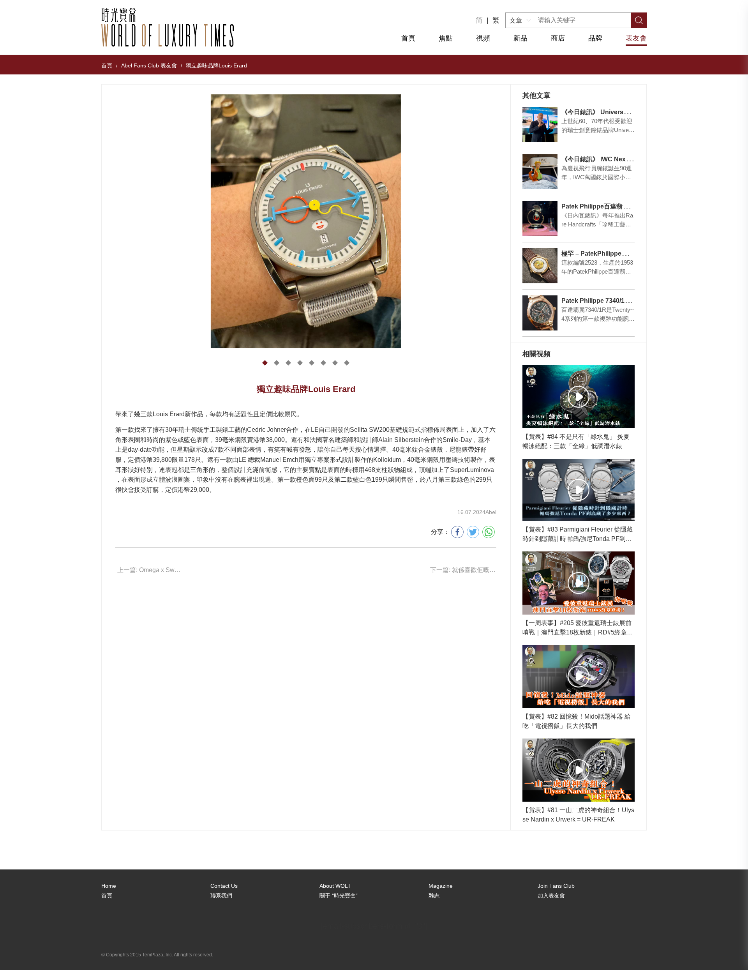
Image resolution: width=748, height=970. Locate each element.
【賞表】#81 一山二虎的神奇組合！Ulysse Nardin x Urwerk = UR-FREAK (578, 815)
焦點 (446, 38)
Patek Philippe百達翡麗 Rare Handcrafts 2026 (627, 206)
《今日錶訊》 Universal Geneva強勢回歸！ (622, 112)
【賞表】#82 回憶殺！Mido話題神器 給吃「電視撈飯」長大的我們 (576, 721)
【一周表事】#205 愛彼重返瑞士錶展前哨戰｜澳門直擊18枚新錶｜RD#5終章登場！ (577, 628)
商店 (558, 38)
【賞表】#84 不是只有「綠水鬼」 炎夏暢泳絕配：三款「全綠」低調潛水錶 (576, 441)
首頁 (408, 38)
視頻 (483, 38)
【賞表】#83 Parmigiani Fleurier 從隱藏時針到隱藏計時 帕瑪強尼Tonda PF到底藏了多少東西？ (577, 535)
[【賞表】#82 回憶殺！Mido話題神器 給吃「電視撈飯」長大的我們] (578, 676)
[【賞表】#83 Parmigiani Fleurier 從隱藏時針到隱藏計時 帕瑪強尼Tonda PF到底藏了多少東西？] (578, 490)
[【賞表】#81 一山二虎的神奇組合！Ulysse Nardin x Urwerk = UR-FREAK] (578, 770)
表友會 (636, 38)
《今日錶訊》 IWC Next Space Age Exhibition (627, 159)
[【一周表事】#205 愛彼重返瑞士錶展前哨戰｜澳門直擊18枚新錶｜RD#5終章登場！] (578, 583)
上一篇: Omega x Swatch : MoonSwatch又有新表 (150, 570)
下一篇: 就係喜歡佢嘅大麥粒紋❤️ (463, 570)
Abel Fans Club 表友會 (149, 65)
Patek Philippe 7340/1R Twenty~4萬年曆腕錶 (625, 300)
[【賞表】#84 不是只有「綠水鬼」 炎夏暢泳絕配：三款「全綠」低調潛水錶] (578, 396)
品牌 (595, 38)
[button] (265, 363)
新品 (520, 38)
